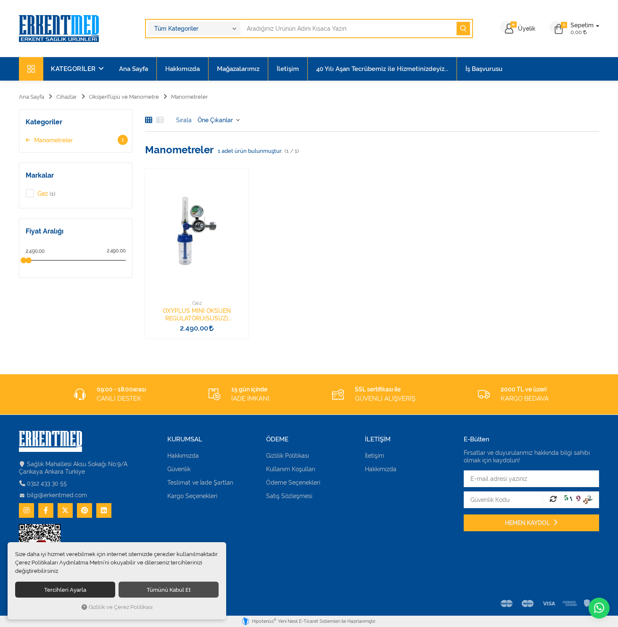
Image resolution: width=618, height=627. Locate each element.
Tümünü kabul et (169, 589)
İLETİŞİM (378, 439)
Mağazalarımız (238, 69)
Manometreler (78, 140)
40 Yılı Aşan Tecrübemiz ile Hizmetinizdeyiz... (382, 69)
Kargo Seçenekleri (192, 496)
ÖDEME (277, 439)
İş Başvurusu (483, 69)
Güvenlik (178, 469)
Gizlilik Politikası (287, 455)
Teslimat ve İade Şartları (200, 482)
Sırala (184, 120)
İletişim (288, 69)
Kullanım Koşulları (290, 469)
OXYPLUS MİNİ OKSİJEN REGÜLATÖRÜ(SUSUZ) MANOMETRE (197, 314)
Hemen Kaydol (528, 522)
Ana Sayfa (133, 69)
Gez (197, 303)
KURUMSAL (184, 439)
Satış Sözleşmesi (289, 496)
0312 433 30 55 (47, 483)
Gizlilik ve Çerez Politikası (121, 607)
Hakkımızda (182, 69)
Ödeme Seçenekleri (293, 482)
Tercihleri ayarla (65, 589)
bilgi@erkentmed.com (57, 495)
